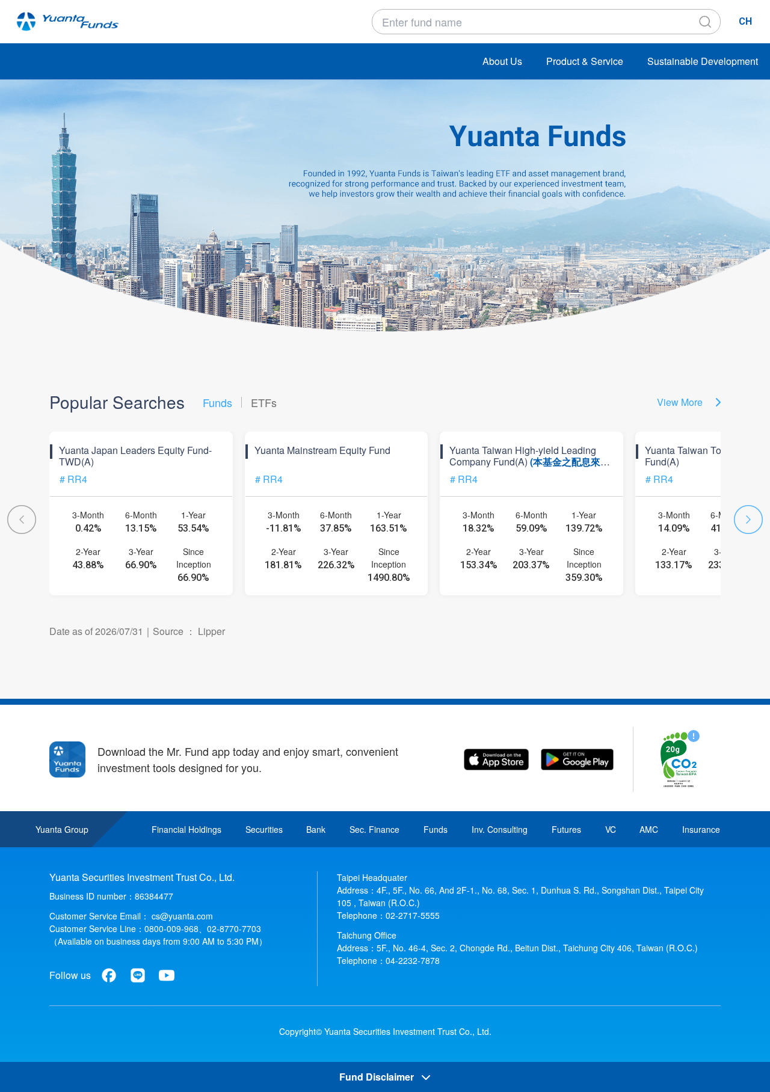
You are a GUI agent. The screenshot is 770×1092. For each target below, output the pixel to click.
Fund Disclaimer (377, 1077)
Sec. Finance (374, 829)
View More (681, 402)
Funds (436, 829)
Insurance (701, 829)
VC (610, 829)
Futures (566, 829)
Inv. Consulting (500, 829)
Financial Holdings (186, 829)
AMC (648, 829)
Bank (315, 829)
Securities (264, 829)
